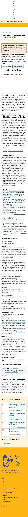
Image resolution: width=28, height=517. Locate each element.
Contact (5, 486)
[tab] (7, 66)
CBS (8, 472)
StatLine (14, 226)
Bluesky (5, 509)
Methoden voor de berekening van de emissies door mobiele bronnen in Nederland (14, 207)
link (4, 50)
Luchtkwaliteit (11, 40)
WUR (20, 472)
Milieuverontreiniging (21, 427)
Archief (5, 495)
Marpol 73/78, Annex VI (19, 214)
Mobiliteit (19, 434)
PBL (11, 472)
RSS (4, 511)
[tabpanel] (14, 81)
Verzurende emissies (18, 66)
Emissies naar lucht (15, 289)
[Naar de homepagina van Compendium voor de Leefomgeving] (14, 10)
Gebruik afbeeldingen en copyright (11, 497)
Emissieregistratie (12, 228)
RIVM (15, 472)
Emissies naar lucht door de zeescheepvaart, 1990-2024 (14, 371)
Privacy (5, 499)
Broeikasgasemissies (7, 66)
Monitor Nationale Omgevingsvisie (11, 488)
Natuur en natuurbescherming (15, 419)
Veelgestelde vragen (8, 484)
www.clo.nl (7, 386)
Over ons (5, 481)
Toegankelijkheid (7, 501)
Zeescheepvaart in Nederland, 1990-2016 (13, 151)
